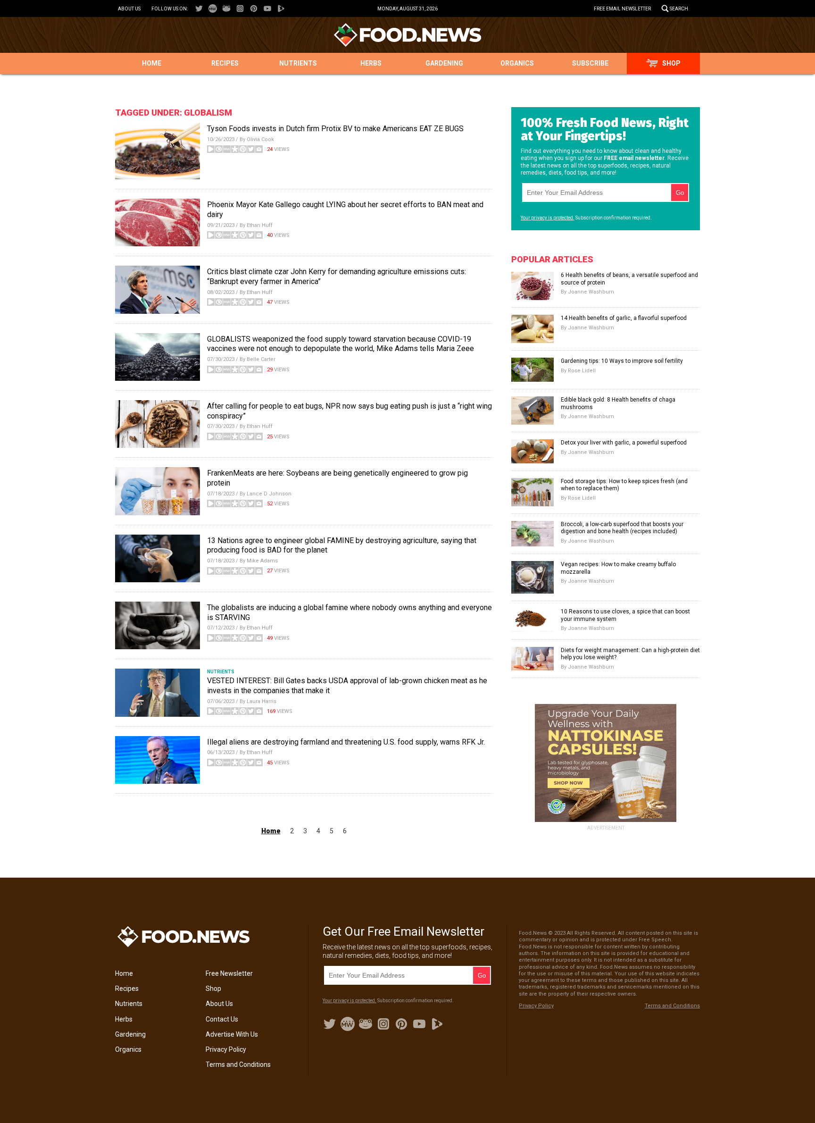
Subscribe (590, 63)
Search (679, 8)
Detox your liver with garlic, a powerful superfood (624, 442)
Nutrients (298, 63)
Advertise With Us (232, 1034)
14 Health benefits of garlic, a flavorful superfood (624, 318)
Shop (671, 63)
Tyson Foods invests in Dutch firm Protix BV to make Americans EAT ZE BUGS (335, 128)
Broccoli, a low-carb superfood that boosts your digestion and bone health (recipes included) (622, 528)
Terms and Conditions (238, 1064)
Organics (517, 63)
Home (151, 63)
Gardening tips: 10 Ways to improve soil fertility (622, 361)
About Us (129, 8)
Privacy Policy (226, 1049)
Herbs (371, 63)
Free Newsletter (229, 973)
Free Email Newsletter (622, 8)
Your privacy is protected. (547, 217)
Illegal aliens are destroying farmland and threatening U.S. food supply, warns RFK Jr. (346, 741)
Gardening (444, 63)
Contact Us (222, 1019)
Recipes (225, 63)
